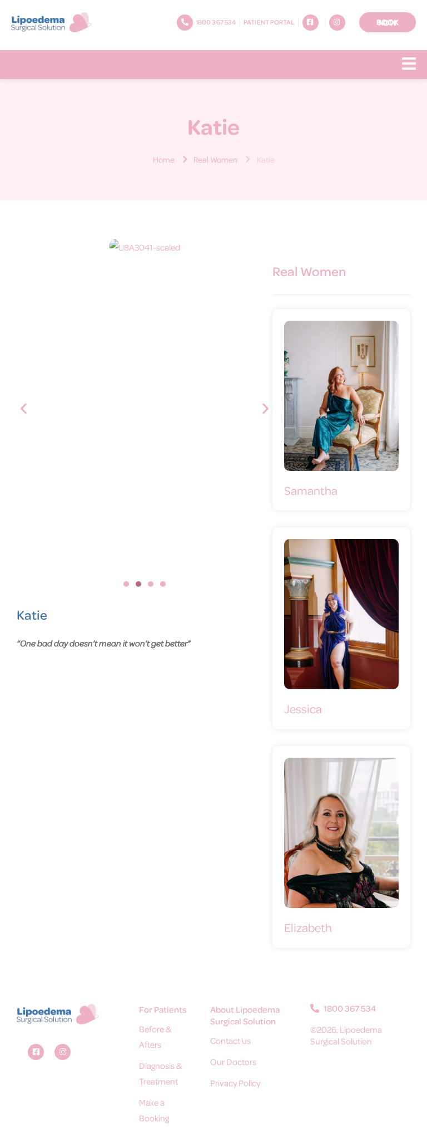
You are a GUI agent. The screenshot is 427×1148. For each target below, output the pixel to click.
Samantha (310, 490)
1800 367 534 (349, 1008)
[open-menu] (409, 64)
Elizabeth (308, 927)
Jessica (303, 708)
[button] (24, 408)
